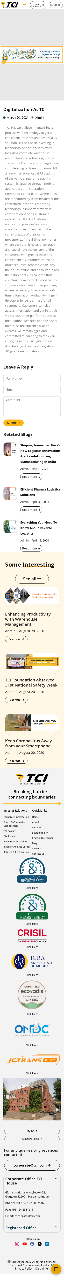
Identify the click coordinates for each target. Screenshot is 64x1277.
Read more (29, 476)
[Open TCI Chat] (56, 1269)
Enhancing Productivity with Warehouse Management (28, 619)
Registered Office (21, 1227)
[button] (24, 5)
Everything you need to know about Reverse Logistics (38, 527)
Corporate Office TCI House (23, 1181)
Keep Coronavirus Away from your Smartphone (28, 743)
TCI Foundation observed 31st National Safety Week (31, 682)
